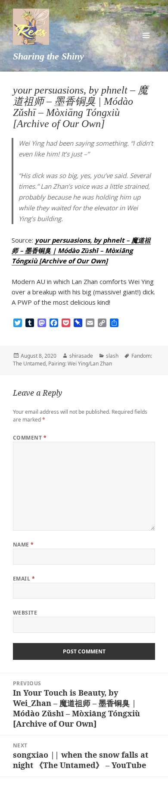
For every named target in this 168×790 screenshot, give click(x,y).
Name (23, 544)
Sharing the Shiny (48, 56)
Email (24, 578)
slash (112, 355)
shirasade (81, 355)
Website (25, 612)
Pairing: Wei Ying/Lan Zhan (80, 363)
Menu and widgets (146, 35)
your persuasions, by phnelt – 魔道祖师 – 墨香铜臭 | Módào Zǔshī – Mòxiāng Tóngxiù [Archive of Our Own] (81, 250)
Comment (30, 437)
